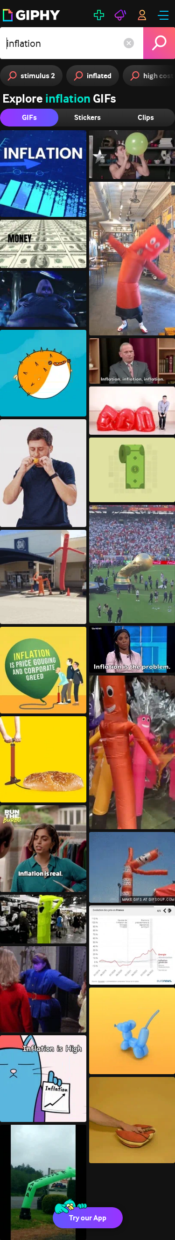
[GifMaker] (99, 15)
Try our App (87, 1217)
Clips (146, 117)
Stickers (87, 117)
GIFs (29, 117)
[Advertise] (120, 15)
